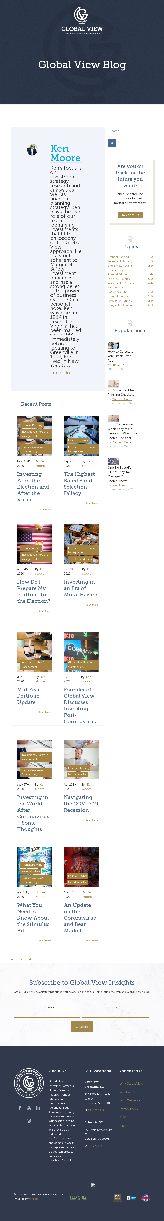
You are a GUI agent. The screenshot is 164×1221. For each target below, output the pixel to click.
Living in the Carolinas (130, 305)
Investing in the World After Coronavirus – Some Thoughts (33, 813)
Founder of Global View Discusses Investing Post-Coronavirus (80, 706)
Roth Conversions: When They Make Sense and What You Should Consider (122, 431)
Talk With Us (130, 215)
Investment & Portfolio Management (35, 434)
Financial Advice (31, 548)
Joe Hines (118, 485)
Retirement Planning (130, 261)
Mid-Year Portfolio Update (28, 696)
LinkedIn (60, 373)
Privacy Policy (129, 1109)
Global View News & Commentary (33, 449)
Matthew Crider (122, 399)
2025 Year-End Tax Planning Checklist (121, 392)
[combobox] (129, 131)
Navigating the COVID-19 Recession (81, 803)
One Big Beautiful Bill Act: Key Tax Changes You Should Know (120, 474)
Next (28, 959)
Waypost (33, 1198)
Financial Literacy (78, 440)
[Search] (112, 143)
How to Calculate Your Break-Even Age (120, 356)
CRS (123, 1126)
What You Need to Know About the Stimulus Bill (33, 918)
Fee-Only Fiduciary (81, 559)
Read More (92, 503)
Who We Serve (130, 1100)
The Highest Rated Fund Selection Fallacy (79, 483)
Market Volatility (77, 774)
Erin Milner (118, 365)
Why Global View (131, 1083)
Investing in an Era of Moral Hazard (81, 588)
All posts (16, 959)
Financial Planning (32, 425)
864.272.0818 (96, 1110)
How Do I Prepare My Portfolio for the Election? (33, 591)
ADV (123, 1117)
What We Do (129, 1092)
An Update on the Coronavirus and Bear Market (80, 918)
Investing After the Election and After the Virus (33, 487)
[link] (78, 1198)
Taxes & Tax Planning (130, 300)
